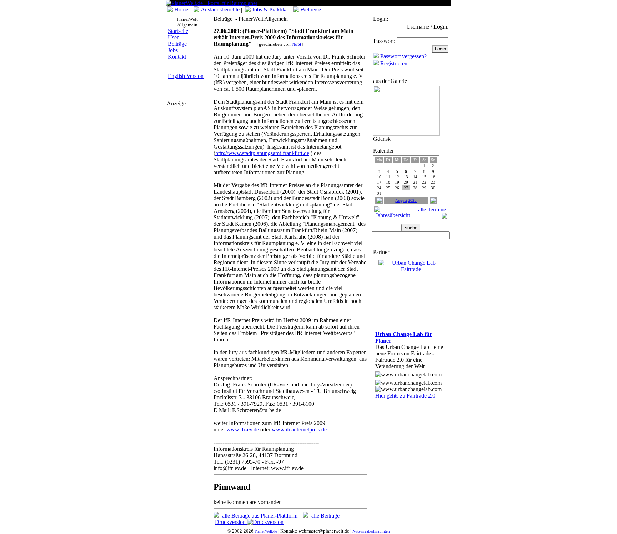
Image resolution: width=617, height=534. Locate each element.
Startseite (178, 31)
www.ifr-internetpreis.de (299, 429)
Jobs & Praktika (270, 9)
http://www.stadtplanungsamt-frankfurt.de (262, 153)
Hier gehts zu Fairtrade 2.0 (405, 396)
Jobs (173, 50)
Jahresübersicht (392, 215)
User (173, 37)
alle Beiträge (324, 516)
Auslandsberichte (220, 9)
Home (181, 9)
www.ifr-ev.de (242, 429)
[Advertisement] (188, 151)
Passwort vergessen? (403, 56)
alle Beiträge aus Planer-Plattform (258, 516)
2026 (412, 201)
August (401, 201)
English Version (186, 76)
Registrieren (393, 63)
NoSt (296, 44)
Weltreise (310, 9)
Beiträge (177, 44)
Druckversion (231, 522)
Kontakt (177, 57)
